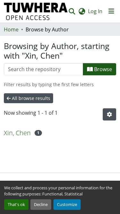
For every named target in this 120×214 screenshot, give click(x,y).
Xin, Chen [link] (17, 132)
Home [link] (11, 29)
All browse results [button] (30, 98)
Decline (41, 204)
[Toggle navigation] (111, 11)
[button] (36, 11)
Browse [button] (102, 69)
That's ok (16, 204)
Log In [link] (95, 11)
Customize (67, 204)
